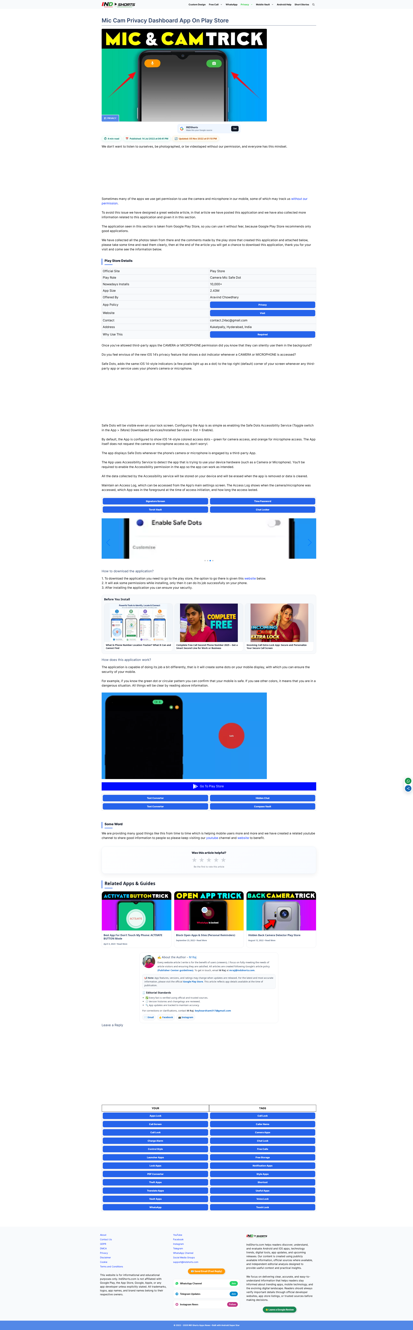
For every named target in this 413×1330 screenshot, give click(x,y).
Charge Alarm (155, 1140)
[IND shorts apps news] (118, 4)
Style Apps (263, 1174)
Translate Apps (155, 1190)
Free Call (214, 4)
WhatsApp (231, 4)
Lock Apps (155, 1165)
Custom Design (197, 4)
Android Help (284, 4)
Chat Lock (262, 1140)
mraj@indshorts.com (242, 970)
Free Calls (262, 1149)
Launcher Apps (155, 1157)
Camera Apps (262, 1132)
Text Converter (155, 798)
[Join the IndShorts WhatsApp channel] (408, 781)
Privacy (245, 4)
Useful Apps (262, 1190)
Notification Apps (262, 1165)
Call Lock (262, 1115)
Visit (262, 313)
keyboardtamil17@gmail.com (213, 1010)
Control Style (155, 1149)
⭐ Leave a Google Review (279, 1309)
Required (263, 334)
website (250, 578)
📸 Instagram (185, 1017)
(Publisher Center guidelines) (175, 970)
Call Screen (155, 1124)
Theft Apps (155, 1182)
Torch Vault (155, 509)
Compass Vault (262, 806)
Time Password (262, 501)
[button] (313, 4)
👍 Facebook (166, 1017)
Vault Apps (155, 1198)
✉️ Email (149, 1017)
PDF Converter (155, 1174)
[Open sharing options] (408, 788)
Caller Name (262, 1124)
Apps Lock (155, 1115)
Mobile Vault (263, 4)
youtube (212, 838)
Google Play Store (193, 981)
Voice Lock (263, 1198)
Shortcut (263, 1182)
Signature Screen (155, 501)
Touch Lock (262, 1207)
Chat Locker (262, 509)
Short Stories (302, 4)
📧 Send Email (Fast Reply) (206, 1271)
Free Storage (263, 1157)
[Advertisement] (209, 174)
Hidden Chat (263, 798)
